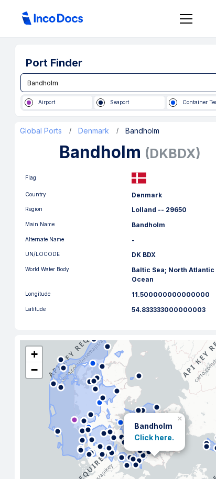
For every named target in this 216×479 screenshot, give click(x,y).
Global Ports (41, 131)
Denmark (93, 131)
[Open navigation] (186, 19)
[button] (180, 416)
